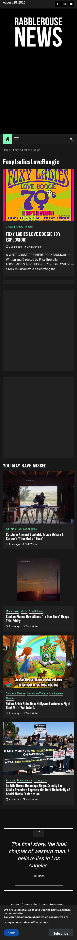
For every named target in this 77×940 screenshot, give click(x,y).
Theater (29, 226)
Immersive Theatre (37, 693)
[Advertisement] (38, 90)
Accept (11, 932)
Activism (11, 780)
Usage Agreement (51, 905)
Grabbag (10, 226)
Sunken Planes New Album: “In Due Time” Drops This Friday (37, 618)
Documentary (24, 780)
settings (44, 922)
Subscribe (60, 933)
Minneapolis (12, 611)
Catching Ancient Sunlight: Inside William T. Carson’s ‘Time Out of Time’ (35, 536)
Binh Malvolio (34, 246)
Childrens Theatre (15, 693)
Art (7, 529)
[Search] (71, 139)
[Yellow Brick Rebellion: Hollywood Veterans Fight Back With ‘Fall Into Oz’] (38, 661)
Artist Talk (16, 529)
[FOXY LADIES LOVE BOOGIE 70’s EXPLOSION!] (38, 195)
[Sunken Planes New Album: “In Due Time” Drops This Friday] (38, 579)
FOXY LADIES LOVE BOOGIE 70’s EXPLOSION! (33, 237)
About (15, 905)
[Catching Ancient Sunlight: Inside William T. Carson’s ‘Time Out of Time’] (38, 497)
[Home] (7, 139)
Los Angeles (30, 529)
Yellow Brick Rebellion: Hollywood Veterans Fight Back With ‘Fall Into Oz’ (38, 705)
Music (19, 226)
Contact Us (29, 905)
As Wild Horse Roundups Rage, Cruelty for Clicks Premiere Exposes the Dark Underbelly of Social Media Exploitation (38, 789)
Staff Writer (31, 544)
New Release (36, 611)
